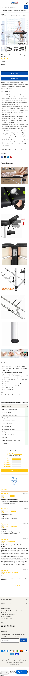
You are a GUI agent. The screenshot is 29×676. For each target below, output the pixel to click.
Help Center (5, 659)
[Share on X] (5, 157)
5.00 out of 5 (18, 454)
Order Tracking (12, 659)
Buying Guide (5, 432)
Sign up (23, 640)
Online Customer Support (9, 429)
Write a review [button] (14, 471)
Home (2, 14)
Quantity (3, 64)
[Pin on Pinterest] (11, 157)
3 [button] (15, 585)
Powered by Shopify (14, 664)
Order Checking (6, 412)
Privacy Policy (14, 661)
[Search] (26, 7)
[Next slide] (27, 49)
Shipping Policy (21, 659)
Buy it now (14, 78)
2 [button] (12, 585)
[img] (4, 493)
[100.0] (14, 480)
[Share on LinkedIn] (8, 157)
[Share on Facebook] (2, 157)
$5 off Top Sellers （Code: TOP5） (11, 440)
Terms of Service (23, 661)
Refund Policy (5, 661)
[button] (4, 49)
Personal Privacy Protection (9, 415)
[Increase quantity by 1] (15, 68)
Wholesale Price (6, 426)
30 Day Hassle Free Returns (9, 409)
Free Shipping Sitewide (8, 421)
